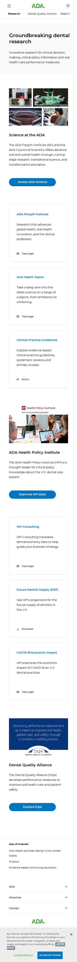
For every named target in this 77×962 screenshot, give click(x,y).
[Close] (71, 934)
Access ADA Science (32, 182)
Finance (14, 862)
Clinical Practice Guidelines (37, 340)
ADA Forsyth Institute (33, 214)
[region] (38, 945)
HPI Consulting (28, 526)
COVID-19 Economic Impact (37, 652)
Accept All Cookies (50, 955)
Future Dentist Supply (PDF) (37, 589)
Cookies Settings (23, 955)
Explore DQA (32, 807)
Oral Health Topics (30, 277)
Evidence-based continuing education (32, 867)
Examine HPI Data (32, 494)
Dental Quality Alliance (42, 14)
